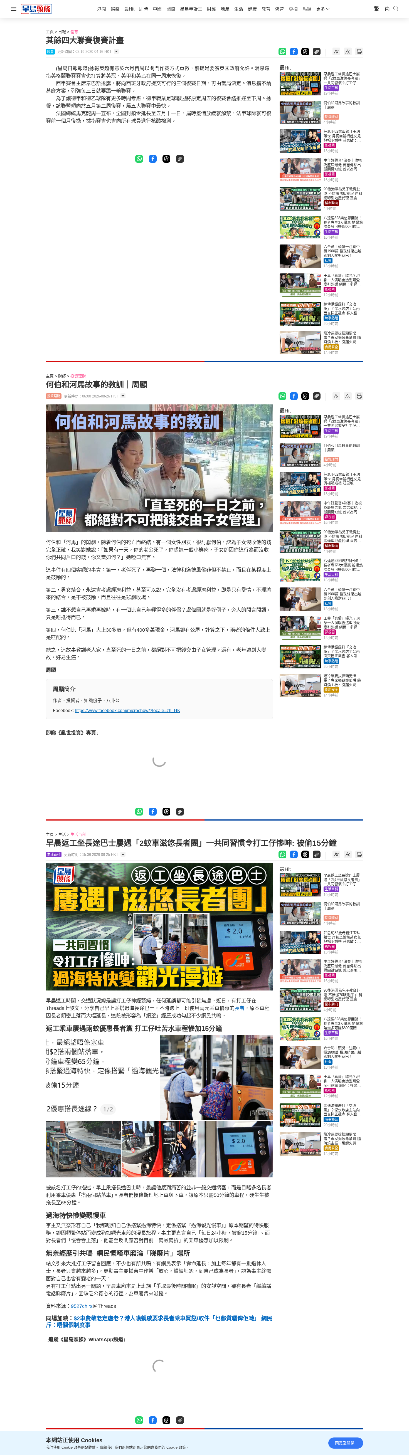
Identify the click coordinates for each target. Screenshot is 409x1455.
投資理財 (331, 116)
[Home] (36, 8)
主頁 (50, 31)
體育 (74, 31)
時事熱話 (331, 318)
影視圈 (330, 145)
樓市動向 (331, 203)
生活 (62, 834)
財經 (62, 376)
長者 (240, 1008)
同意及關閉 (344, 1443)
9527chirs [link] (82, 1306)
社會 (328, 260)
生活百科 (331, 88)
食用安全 (331, 347)
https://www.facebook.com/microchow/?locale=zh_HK (127, 710)
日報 (62, 31)
